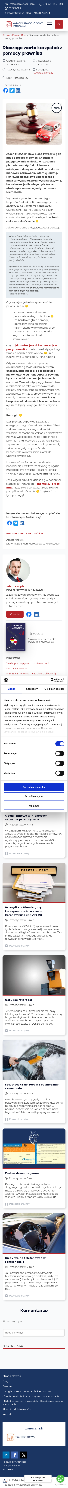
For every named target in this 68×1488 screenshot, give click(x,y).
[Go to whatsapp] (60, 1479)
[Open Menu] (49, 24)
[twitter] (23, 1455)
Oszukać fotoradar (18, 1000)
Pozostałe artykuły (43, 73)
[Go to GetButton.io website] (60, 1485)
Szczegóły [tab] (32, 688)
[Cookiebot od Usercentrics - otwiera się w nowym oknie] (50, 680)
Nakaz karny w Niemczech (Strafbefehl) (31, 673)
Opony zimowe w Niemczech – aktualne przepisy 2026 (27, 818)
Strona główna (11, 35)
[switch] (59, 753)
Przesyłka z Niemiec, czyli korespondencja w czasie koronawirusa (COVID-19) (24, 911)
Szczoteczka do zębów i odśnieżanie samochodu (32, 1086)
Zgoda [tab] (11, 688)
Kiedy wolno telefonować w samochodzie (25, 1260)
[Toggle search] (59, 24)
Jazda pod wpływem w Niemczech (28, 663)
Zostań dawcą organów (22, 1173)
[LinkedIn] (18, 91)
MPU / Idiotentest (17, 668)
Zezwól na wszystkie (34, 787)
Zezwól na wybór (34, 796)
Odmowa (34, 805)
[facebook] (14, 1455)
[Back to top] (60, 1469)
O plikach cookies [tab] (54, 688)
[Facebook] (6, 91)
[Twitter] (12, 91)
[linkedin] (6, 1455)
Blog (24, 35)
